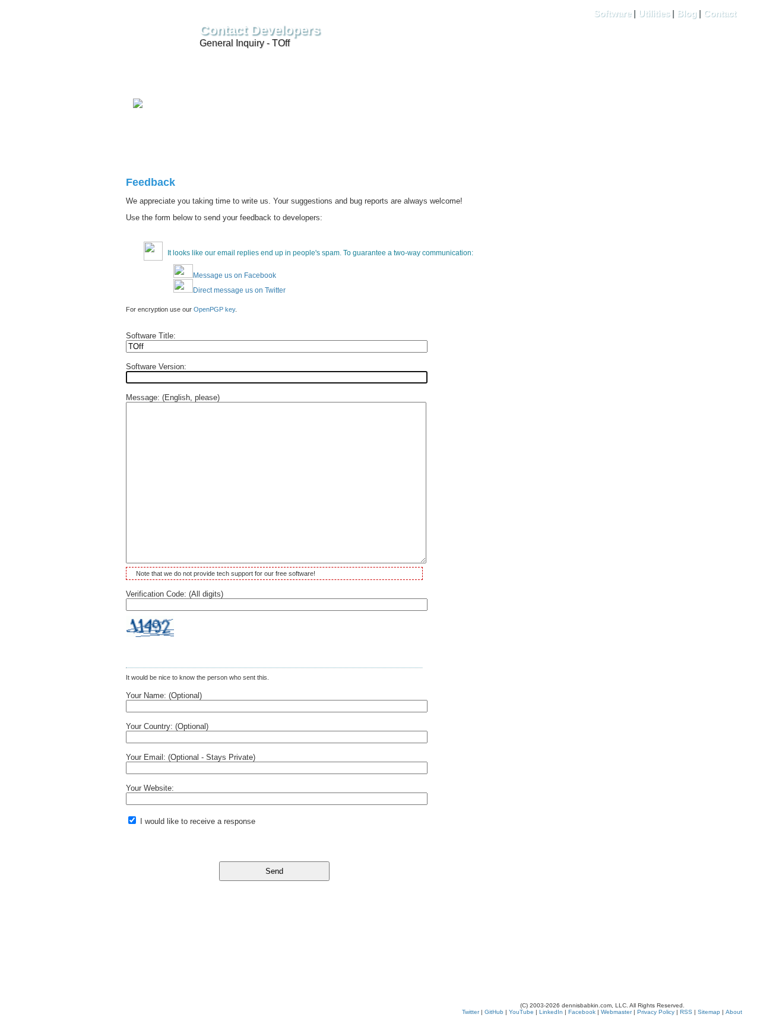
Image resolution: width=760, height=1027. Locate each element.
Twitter (470, 1012)
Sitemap (709, 1012)
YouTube (521, 1012)
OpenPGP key (214, 309)
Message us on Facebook (234, 275)
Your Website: (150, 788)
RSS (686, 1012)
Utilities (654, 13)
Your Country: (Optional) (167, 726)
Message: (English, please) (173, 397)
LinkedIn (551, 1012)
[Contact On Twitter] (137, 105)
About (734, 1012)
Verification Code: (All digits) (174, 593)
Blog (686, 13)
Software (612, 13)
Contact (720, 13)
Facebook (582, 1012)
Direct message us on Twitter (239, 290)
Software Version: (156, 366)
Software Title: (151, 335)
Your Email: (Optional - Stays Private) (190, 757)
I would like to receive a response (196, 821)
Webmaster (616, 1012)
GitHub (494, 1012)
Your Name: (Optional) (164, 695)
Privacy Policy (655, 1012)
